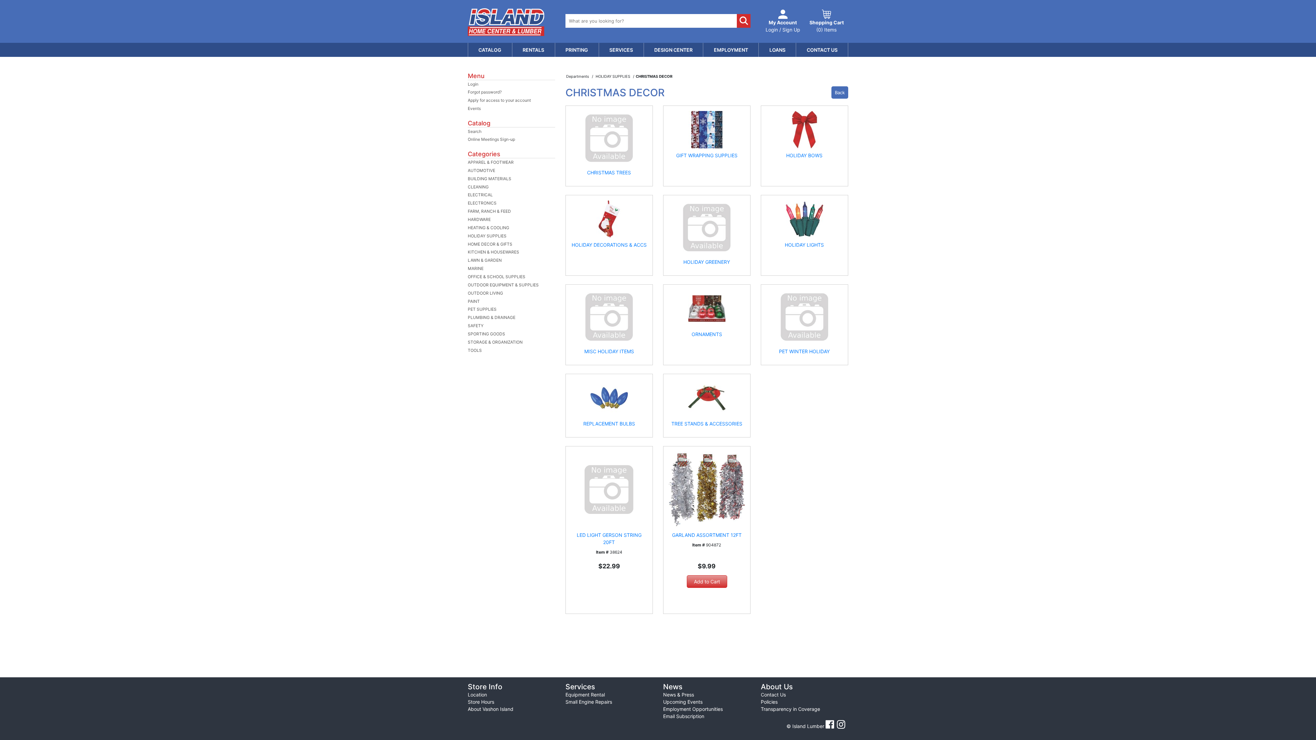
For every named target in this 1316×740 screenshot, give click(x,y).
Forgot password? (485, 92)
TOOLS (475, 350)
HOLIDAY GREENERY (706, 262)
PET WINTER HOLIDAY (804, 351)
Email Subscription (683, 716)
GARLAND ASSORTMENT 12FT (707, 535)
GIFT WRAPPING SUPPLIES (707, 155)
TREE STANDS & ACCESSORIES (706, 424)
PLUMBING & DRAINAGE (491, 317)
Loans (777, 50)
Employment (731, 50)
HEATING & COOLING (488, 227)
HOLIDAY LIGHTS (804, 245)
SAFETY (476, 325)
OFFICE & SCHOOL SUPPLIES (496, 276)
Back (840, 92)
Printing (576, 50)
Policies (769, 702)
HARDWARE (479, 219)
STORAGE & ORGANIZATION (495, 342)
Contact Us (822, 50)
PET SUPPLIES (482, 309)
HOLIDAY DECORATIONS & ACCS (609, 245)
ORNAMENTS (707, 334)
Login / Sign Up (783, 26)
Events (474, 108)
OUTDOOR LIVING (485, 293)
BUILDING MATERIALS (489, 178)
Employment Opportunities (693, 709)
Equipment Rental (585, 695)
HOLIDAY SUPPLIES (487, 235)
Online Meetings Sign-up (491, 139)
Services (621, 50)
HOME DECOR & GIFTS (490, 244)
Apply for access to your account (499, 100)
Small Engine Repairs (588, 702)
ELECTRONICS (482, 203)
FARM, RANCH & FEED (489, 211)
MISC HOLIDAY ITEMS (609, 351)
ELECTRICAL (480, 194)
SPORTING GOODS (486, 333)
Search (475, 131)
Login (473, 84)
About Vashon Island (490, 709)
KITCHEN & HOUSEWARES (493, 252)
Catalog (489, 50)
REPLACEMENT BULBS (609, 424)
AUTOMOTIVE (481, 170)
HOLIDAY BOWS (804, 155)
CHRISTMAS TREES (609, 172)
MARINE (476, 268)
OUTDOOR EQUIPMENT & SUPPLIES (503, 284)
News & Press (678, 695)
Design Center (673, 50)
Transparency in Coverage (790, 709)
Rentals (533, 50)
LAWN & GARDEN (485, 260)
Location (477, 695)
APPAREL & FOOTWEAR (491, 162)
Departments (578, 76)
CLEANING (478, 186)
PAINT (474, 301)
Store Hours (481, 702)
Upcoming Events (683, 702)
